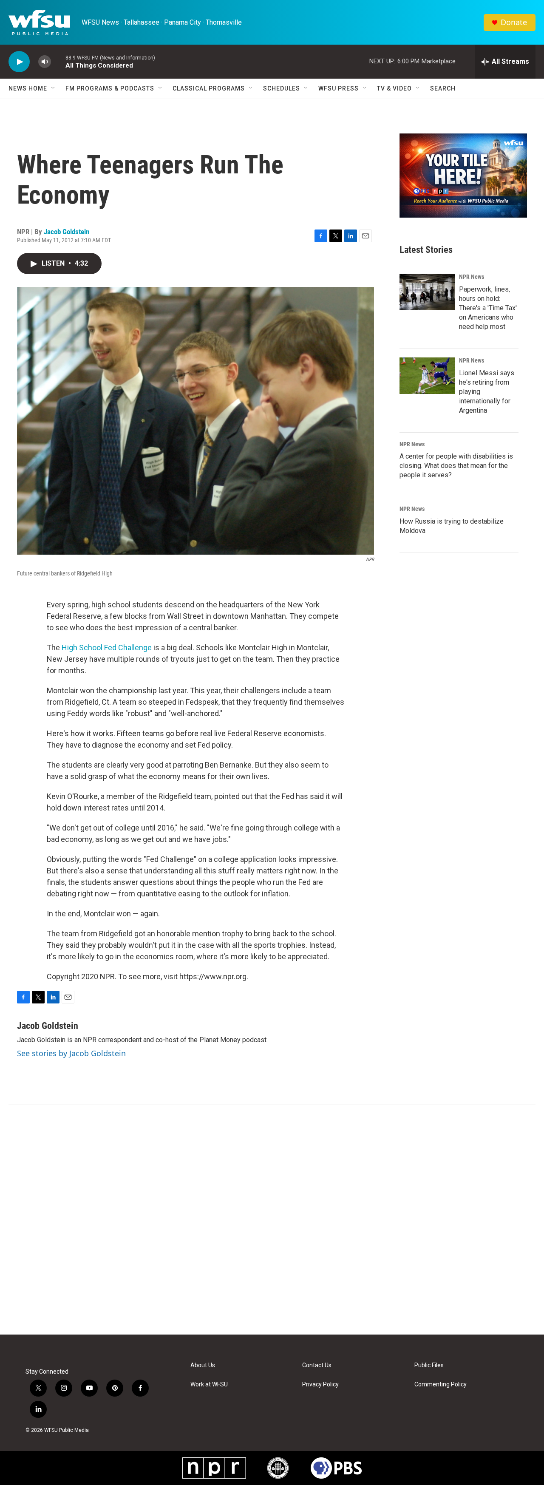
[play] (19, 62)
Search (443, 88)
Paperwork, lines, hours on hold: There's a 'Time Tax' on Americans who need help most (488, 308)
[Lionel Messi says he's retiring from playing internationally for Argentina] (427, 375)
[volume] (44, 61)
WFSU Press (338, 88)
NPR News (471, 276)
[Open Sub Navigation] (53, 88)
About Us (202, 1365)
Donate (514, 22)
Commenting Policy (440, 1384)
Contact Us (317, 1365)
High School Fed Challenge (107, 647)
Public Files (429, 1365)
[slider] (58, 61)
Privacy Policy (320, 1384)
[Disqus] (272, 1220)
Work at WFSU (209, 1384)
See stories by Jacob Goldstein (71, 1053)
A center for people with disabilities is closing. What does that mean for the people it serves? (456, 465)
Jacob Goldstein (66, 231)
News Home (27, 88)
